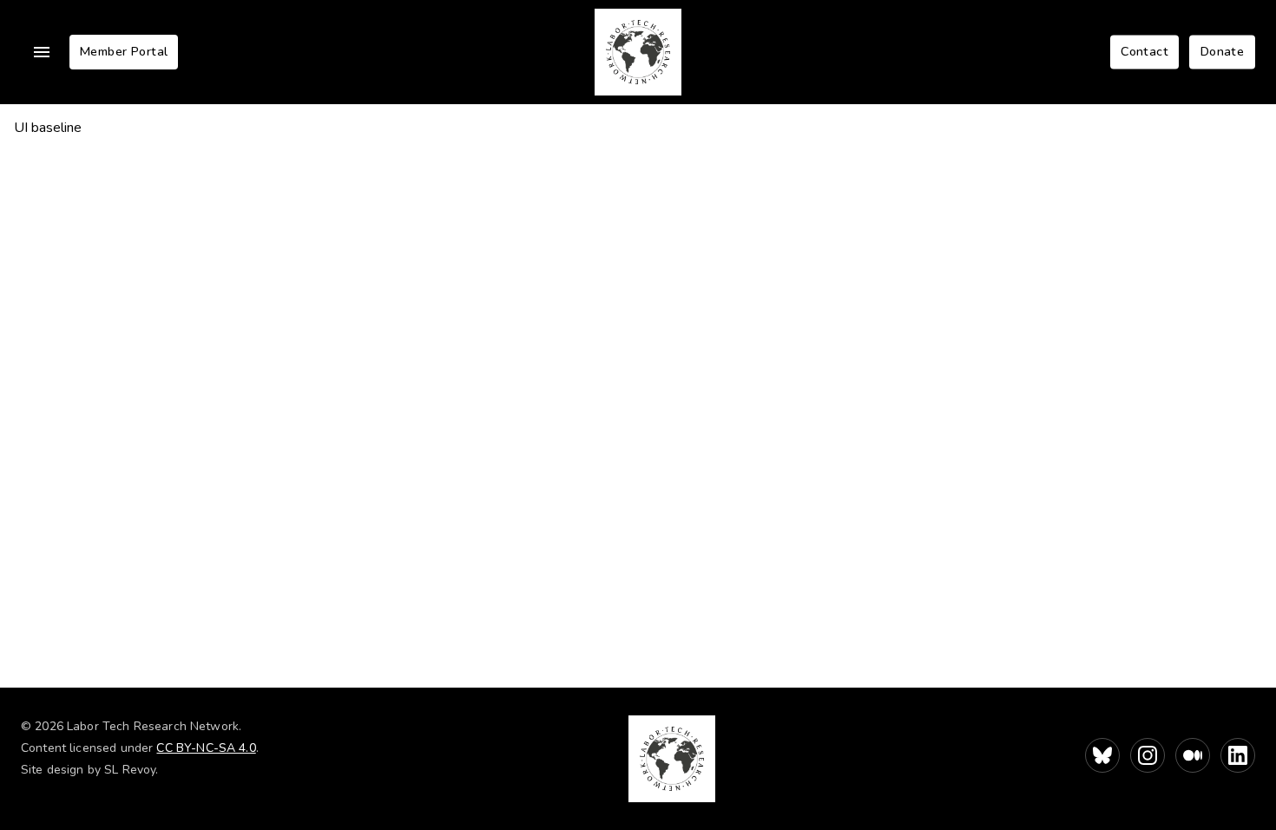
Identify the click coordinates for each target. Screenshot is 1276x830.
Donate (1222, 51)
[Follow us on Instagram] (1147, 755)
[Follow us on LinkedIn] (1237, 755)
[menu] (41, 52)
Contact (1144, 51)
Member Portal (124, 51)
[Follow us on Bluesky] (1102, 755)
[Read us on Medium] (1192, 755)
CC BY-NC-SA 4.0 (205, 748)
